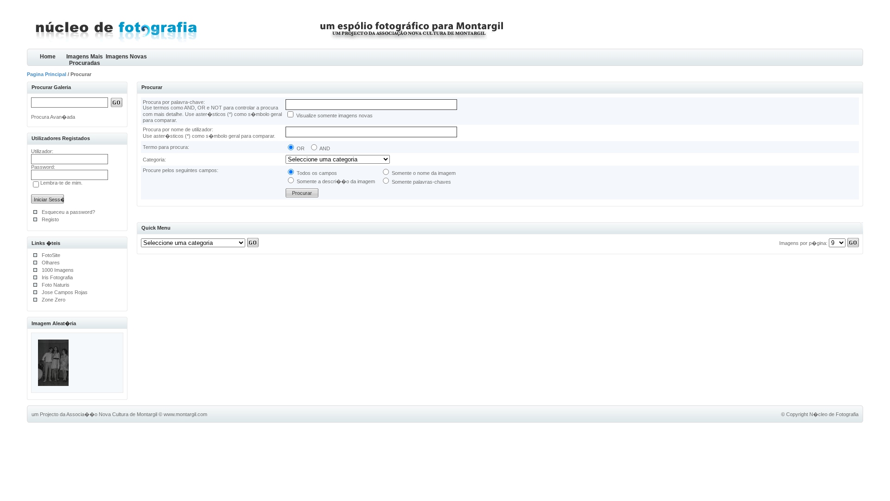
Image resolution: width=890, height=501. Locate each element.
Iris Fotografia (57, 277)
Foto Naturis (56, 285)
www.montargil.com (185, 414)
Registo (50, 219)
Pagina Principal (46, 74)
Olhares (51, 262)
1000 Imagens (58, 270)
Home (48, 56)
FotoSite (51, 255)
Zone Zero (53, 299)
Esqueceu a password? (68, 212)
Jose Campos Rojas (65, 292)
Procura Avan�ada (53, 117)
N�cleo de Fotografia (833, 414)
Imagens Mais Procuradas (84, 59)
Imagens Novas (126, 56)
